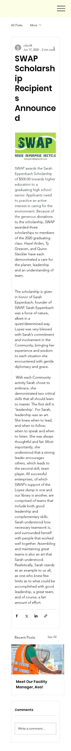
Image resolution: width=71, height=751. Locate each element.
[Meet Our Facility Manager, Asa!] (37, 659)
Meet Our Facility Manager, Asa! (31, 684)
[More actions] (53, 47)
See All (52, 637)
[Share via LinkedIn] (36, 616)
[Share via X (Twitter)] (26, 616)
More (33, 25)
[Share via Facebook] (17, 616)
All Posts (16, 25)
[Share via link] (46, 616)
